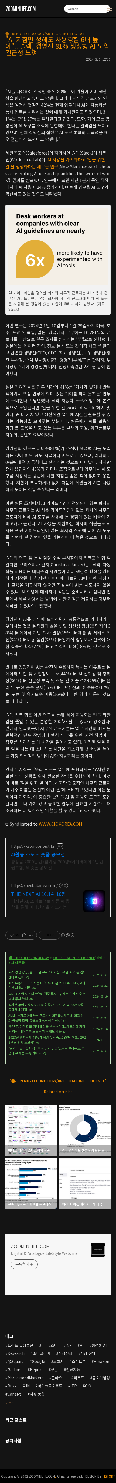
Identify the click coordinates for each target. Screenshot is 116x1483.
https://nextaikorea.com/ (34, 885)
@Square (16, 1361)
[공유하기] (24, 935)
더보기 (9, 1402)
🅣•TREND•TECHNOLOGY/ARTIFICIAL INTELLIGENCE (45, 33)
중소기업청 (101, 1377)
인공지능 (73, 1369)
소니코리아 (41, 1353)
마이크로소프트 (50, 1385)
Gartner (15, 1369)
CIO (88, 1385)
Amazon (101, 1361)
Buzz (12, 1385)
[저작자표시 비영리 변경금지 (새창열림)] (67, 935)
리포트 (79, 1377)
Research (16, 1353)
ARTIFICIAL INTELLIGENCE (74, 957)
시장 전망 (87, 1353)
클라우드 (59, 1377)
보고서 (58, 1361)
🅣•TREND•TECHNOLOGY (29, 957)
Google (38, 1361)
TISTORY (108, 1476)
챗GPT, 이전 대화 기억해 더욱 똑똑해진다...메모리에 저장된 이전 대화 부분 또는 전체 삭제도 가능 (46, 1028)
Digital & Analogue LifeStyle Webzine (44, 1253)
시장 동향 (37, 1394)
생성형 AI (99, 1345)
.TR (73, 1385)
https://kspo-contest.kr (32, 846)
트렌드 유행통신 (20, 1345)
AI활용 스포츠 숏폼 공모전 (38, 854)
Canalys (15, 1394)
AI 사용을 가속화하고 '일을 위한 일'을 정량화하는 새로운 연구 (55, 162)
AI (81, 1345)
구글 (54, 1369)
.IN (27, 1385)
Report (36, 1369)
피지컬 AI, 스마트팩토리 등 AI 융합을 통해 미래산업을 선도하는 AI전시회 (41, 904)
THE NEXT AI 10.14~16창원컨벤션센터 (41, 893)
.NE (69, 1345)
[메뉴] (109, 8)
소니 (53, 1345)
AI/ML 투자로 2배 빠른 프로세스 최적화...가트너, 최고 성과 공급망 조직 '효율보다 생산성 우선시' (46, 1018)
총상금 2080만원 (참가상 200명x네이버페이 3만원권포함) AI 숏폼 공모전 (57, 864)
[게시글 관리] (31, 935)
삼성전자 (65, 1353)
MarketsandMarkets (25, 1377)
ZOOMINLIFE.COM (30, 1246)
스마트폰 (79, 1361)
